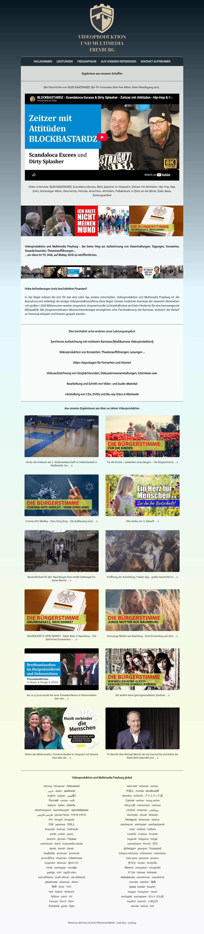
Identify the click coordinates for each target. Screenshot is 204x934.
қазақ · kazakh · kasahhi (142, 886)
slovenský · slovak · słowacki (142, 814)
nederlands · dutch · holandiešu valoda (61, 843)
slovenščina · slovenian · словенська (61, 858)
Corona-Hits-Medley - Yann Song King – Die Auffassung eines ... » (62, 521)
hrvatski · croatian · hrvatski (142, 834)
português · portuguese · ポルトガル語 (142, 896)
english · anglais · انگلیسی (61, 795)
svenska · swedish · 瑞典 (142, 882)
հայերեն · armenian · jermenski (61, 853)
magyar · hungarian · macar (142, 891)
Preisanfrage (86, 61)
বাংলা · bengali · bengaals (61, 819)
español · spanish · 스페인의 (142, 901)
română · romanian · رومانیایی (142, 810)
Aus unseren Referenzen (118, 61)
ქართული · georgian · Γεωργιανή (142, 848)
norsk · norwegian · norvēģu (61, 867)
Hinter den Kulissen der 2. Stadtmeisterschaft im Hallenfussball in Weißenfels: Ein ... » (61, 463)
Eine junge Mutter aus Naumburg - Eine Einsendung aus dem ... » (142, 636)
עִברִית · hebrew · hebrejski (142, 872)
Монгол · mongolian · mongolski (142, 867)
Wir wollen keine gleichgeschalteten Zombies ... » (142, 695)
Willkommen (43, 61)
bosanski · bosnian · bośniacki (61, 829)
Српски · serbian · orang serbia (143, 800)
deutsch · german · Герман (61, 839)
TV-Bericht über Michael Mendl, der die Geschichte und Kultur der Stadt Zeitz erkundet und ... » (142, 756)
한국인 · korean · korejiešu (142, 862)
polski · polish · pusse (61, 834)
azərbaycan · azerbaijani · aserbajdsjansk (142, 824)
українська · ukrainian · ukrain (61, 882)
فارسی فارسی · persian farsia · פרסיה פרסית (61, 814)
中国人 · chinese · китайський (142, 791)
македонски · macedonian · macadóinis (142, 877)
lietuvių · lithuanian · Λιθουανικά (61, 786)
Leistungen (65, 61)
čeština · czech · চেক (61, 896)
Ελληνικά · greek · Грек (61, 906)
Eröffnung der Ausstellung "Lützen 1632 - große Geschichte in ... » (142, 577)
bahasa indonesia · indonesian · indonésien (142, 853)
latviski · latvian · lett (142, 906)
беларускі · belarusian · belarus (142, 819)
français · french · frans (61, 901)
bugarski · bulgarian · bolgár (142, 839)
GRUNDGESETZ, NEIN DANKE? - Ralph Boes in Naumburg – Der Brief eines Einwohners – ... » (61, 637)
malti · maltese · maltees (142, 829)
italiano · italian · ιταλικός (62, 805)
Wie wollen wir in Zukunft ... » (142, 521)
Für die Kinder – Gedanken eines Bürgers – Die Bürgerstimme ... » (142, 462)
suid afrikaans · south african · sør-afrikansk (61, 877)
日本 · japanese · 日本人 (61, 824)
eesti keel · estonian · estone (142, 786)
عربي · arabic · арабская (61, 791)
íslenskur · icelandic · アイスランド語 (142, 795)
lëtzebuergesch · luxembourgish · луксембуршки (61, 810)
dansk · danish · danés (61, 848)
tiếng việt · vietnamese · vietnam (142, 805)
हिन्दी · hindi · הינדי (61, 886)
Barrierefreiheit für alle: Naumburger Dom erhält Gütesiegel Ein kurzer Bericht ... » (62, 578)
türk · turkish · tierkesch (61, 891)
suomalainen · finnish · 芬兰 (142, 843)
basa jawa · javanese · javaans (142, 858)
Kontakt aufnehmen (155, 61)
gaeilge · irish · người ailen (61, 872)
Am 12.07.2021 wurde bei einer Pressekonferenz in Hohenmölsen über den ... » (61, 696)
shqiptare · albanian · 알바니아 (61, 862)
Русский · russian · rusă (61, 800)
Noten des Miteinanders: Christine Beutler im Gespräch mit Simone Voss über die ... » (61, 756)
